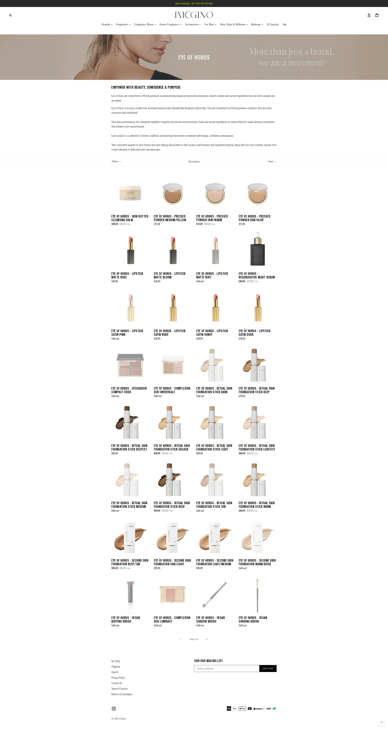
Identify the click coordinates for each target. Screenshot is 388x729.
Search (114, 672)
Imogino (122, 718)
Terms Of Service (119, 688)
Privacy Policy (118, 677)
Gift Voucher (273, 24)
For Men (209, 24)
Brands (106, 24)
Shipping (115, 666)
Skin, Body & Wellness (233, 24)
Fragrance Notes (144, 24)
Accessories (192, 24)
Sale (284, 24)
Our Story (115, 661)
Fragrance (122, 24)
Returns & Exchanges (121, 694)
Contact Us (116, 683)
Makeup (256, 24)
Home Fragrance (170, 24)
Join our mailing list (208, 660)
